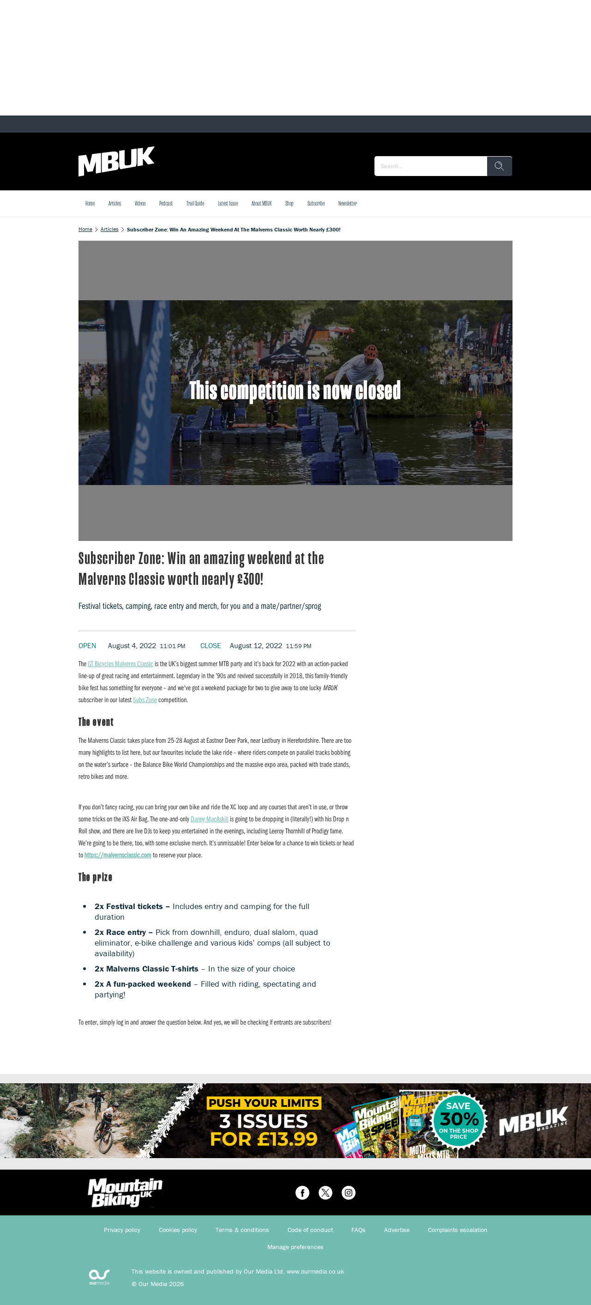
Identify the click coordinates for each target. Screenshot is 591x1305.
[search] (499, 166)
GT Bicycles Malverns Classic (120, 663)
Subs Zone (145, 699)
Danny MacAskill (210, 818)
